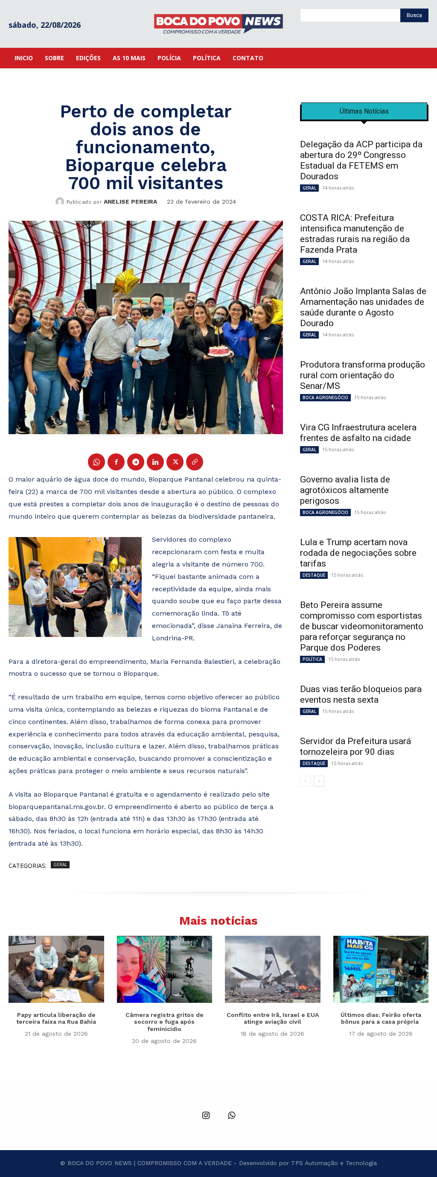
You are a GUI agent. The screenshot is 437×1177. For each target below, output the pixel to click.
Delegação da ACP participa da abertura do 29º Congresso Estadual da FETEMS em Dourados (361, 160)
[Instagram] (205, 1116)
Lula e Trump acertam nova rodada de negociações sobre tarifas (358, 553)
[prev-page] (305, 781)
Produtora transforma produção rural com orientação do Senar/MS (362, 375)
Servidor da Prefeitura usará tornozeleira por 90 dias (355, 746)
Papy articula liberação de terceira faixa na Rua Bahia (56, 1018)
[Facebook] (116, 461)
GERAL (60, 864)
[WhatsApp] (96, 461)
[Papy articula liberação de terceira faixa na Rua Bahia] (56, 969)
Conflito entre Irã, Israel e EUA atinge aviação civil (273, 1018)
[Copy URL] (194, 461)
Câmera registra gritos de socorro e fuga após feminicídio (164, 1022)
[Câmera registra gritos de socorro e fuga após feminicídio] (165, 969)
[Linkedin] (155, 461)
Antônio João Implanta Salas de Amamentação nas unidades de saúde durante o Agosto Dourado (363, 307)
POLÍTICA (312, 659)
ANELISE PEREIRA (130, 201)
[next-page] (319, 781)
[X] (175, 461)
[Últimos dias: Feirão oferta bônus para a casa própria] (381, 969)
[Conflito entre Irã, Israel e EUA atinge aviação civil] (272, 969)
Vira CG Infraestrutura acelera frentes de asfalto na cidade (358, 432)
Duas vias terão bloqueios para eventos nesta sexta (361, 694)
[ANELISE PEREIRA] (61, 201)
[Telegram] (135, 461)
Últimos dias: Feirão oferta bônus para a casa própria (381, 1018)
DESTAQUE (314, 575)
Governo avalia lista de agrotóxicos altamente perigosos (345, 490)
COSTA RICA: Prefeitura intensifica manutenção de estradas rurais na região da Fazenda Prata (355, 234)
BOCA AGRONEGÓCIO (325, 397)
